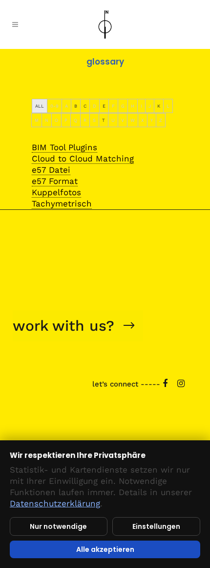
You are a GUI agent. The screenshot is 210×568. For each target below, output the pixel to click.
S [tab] (94, 120)
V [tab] (122, 120)
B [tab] (75, 106)
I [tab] (141, 106)
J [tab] (149, 106)
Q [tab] (75, 120)
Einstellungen (156, 526)
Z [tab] (160, 120)
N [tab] (46, 120)
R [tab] (85, 120)
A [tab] (66, 106)
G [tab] (123, 106)
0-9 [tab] (54, 106)
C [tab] (85, 106)
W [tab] (132, 120)
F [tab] (113, 106)
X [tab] (142, 120)
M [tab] (37, 120)
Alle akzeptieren (105, 549)
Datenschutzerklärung (55, 503)
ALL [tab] (39, 106)
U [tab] (113, 120)
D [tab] (94, 106)
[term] (64, 147)
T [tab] (103, 120)
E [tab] (104, 106)
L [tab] (168, 106)
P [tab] (65, 120)
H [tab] (132, 106)
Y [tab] (151, 120)
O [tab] (56, 120)
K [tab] (158, 106)
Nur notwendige (58, 526)
